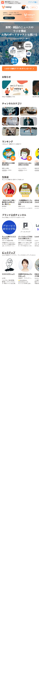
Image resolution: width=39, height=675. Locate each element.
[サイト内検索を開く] (27, 7)
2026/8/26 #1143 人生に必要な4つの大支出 (25, 163)
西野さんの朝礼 (5, 168)
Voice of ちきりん (22, 168)
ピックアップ (8, 252)
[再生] (13, 158)
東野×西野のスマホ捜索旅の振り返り (8, 163)
